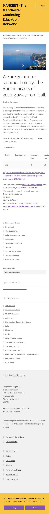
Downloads (10, 460)
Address (9, 465)
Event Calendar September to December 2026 (21, 354)
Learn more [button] (36, 501)
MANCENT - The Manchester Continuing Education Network (14, 14)
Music (7, 334)
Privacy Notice (11, 441)
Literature (9, 330)
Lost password (12, 479)
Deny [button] (14, 508)
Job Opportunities (12, 255)
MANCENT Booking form (14, 350)
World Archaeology (12, 314)
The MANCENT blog (12, 231)
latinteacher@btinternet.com (20, 206)
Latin (7, 326)
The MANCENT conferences (15, 342)
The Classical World (12, 310)
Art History (9, 318)
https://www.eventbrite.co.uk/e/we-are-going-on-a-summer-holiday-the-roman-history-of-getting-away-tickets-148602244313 (24, 175)
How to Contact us (12, 259)
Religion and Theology (13, 338)
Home (7, 35)
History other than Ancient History (18, 322)
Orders (8, 456)
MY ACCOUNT (11, 451)
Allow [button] (35, 508)
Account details (12, 474)
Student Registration (13, 251)
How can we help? (9, 268)
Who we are (9, 239)
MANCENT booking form (32, 184)
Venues (8, 247)
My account (9, 227)
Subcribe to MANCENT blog (15, 235)
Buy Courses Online (12, 223)
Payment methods (13, 470)
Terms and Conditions (13, 243)
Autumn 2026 (10, 306)
